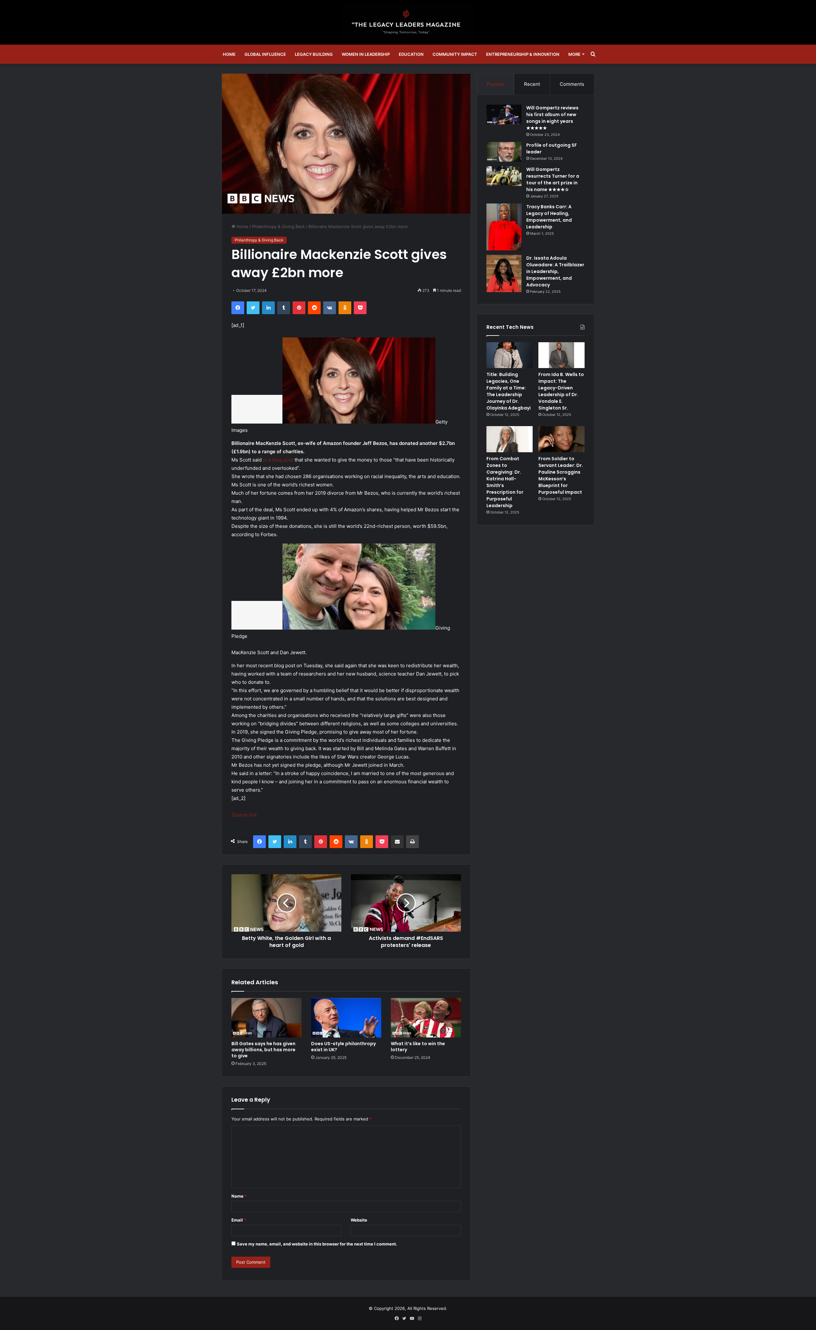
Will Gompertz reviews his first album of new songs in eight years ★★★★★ (552, 118)
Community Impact (455, 54)
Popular (495, 84)
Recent (532, 84)
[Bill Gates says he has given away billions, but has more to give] (266, 1018)
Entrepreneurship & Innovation (522, 54)
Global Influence (265, 54)
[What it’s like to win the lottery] (426, 1018)
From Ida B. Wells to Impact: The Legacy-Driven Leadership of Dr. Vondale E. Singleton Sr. (561, 391)
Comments (572, 84)
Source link (244, 815)
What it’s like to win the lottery (418, 1046)
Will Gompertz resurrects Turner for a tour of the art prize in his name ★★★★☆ (552, 179)
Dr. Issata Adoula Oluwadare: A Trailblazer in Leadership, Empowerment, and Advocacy (555, 271)
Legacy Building (314, 54)
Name (239, 1196)
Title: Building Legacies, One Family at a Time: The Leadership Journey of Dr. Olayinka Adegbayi (508, 391)
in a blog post (278, 460)
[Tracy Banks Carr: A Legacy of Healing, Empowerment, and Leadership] (503, 226)
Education (411, 54)
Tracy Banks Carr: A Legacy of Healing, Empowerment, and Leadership (549, 216)
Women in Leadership (366, 54)
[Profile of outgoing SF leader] (503, 152)
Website (359, 1220)
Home (229, 54)
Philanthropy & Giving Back (278, 226)
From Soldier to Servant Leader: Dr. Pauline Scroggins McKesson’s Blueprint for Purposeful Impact (560, 475)
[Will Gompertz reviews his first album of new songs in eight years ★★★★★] (503, 114)
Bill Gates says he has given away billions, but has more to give (263, 1049)
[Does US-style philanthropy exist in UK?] (346, 1018)
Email (238, 1220)
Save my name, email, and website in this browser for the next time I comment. (317, 1243)
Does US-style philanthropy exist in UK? (343, 1046)
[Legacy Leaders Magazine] (408, 22)
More (574, 54)
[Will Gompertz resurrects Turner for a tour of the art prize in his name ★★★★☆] (503, 176)
